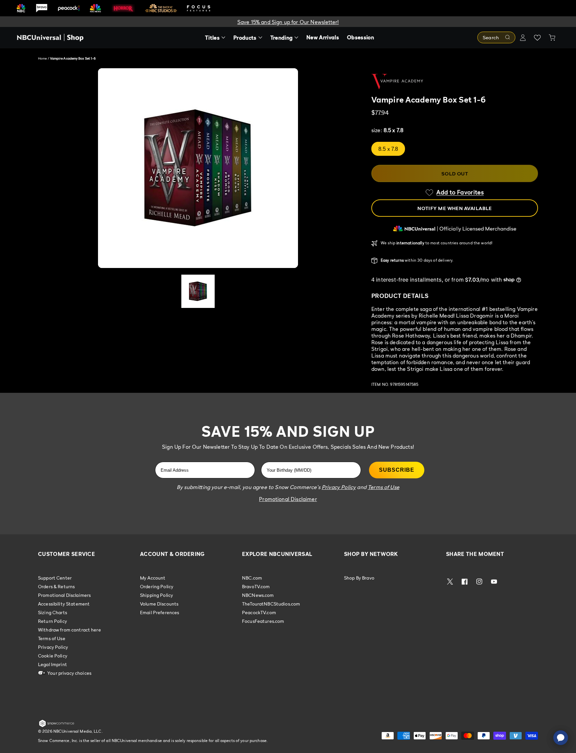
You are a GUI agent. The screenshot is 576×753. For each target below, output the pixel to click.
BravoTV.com (256, 586)
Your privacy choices (68, 673)
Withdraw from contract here (69, 629)
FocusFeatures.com (263, 621)
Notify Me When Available (454, 208)
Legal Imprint (52, 664)
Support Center (55, 578)
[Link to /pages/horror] (123, 8)
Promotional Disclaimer (288, 499)
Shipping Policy (156, 595)
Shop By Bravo (359, 578)
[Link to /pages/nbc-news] (95, 8)
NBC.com (252, 578)
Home (42, 58)
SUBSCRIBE (396, 470)
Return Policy (52, 621)
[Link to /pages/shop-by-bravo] (41, 8)
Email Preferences (159, 612)
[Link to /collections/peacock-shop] (68, 8)
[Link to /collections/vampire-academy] (454, 81)
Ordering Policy (156, 586)
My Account (152, 578)
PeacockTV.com (259, 612)
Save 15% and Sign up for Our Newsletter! (288, 22)
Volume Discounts (159, 604)
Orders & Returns (56, 586)
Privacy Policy (53, 647)
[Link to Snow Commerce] (56, 725)
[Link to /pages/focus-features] (198, 8)
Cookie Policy (52, 655)
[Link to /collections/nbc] (21, 8)
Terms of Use (51, 638)
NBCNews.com (258, 595)
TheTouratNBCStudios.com (271, 604)
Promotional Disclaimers (64, 595)
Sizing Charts (52, 612)
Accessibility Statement (64, 604)
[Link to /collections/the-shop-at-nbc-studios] (161, 8)
